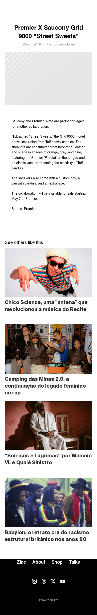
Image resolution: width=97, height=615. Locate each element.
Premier (31, 199)
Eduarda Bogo (64, 44)
